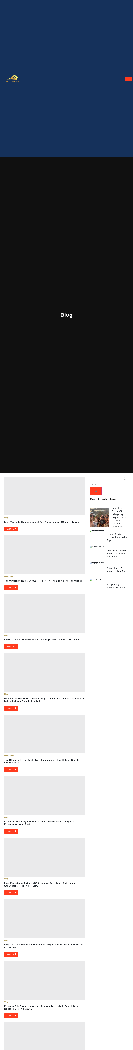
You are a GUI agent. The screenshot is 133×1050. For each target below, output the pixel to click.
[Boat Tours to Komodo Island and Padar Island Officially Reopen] (44, 496)
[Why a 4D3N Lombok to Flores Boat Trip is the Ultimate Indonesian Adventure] (44, 918)
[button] (110, 479)
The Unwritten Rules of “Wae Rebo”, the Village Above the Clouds (43, 581)
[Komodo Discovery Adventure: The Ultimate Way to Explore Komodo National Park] (44, 795)
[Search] (96, 491)
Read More (10, 529)
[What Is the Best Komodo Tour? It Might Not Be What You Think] (44, 613)
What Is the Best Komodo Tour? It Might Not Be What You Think (41, 640)
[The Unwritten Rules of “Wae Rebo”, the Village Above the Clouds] (44, 554)
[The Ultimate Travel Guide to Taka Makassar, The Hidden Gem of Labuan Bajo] (44, 734)
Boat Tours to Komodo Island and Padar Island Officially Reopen (42, 522)
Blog (6, 517)
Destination (9, 576)
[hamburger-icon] (128, 79)
